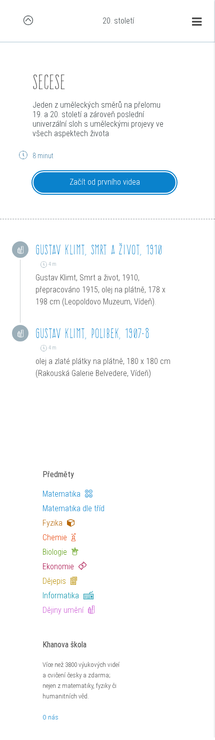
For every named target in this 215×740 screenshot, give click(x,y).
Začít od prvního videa (105, 182)
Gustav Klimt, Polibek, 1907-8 (93, 333)
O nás (50, 717)
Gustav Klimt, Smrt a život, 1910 (99, 249)
